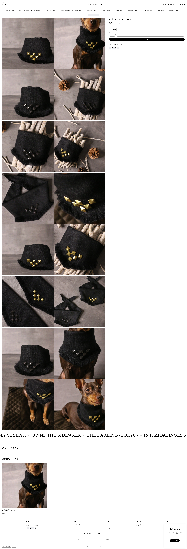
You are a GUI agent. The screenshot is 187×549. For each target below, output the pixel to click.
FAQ (109, 528)
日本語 (173, 4)
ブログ (78, 525)
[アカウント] (180, 4)
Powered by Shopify (98, 546)
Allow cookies (175, 540)
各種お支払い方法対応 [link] (28, 10)
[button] (178, 4)
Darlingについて (78, 524)
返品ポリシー (109, 527)
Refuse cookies (174, 543)
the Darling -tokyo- (91, 546)
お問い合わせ (78, 527)
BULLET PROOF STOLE (8, 510)
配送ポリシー (109, 525)
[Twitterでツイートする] (113, 48)
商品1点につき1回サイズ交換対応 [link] (15, 10)
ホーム (89, 14)
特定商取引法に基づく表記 (139, 525)
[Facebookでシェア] (110, 48)
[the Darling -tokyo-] (5, 4)
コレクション (109, 524)
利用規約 (139, 524)
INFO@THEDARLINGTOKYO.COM (32, 525)
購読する (107, 539)
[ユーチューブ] (35, 528)
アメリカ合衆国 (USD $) (167, 4)
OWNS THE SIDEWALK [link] (56, 435)
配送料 (110, 23)
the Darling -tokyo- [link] (113, 435)
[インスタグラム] (31, 528)
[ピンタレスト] (33, 528)
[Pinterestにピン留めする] (115, 48)
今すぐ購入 (147, 39)
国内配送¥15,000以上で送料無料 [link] (41, 10)
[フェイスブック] (28, 528)
